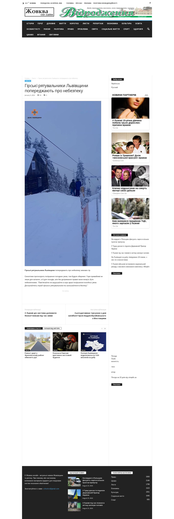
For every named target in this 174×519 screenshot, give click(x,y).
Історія (30, 23)
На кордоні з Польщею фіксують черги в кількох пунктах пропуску (130, 240)
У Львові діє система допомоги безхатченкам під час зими (40, 314)
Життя (62, 23)
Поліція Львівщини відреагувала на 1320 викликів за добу (90, 355)
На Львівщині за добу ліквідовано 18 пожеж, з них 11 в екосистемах (129, 258)
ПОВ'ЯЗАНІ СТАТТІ (34, 328)
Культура (126, 23)
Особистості (33, 29)
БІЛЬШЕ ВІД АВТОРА (52, 328)
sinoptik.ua (132, 377)
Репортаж (98, 23)
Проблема (83, 29)
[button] (148, 29)
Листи (86, 23)
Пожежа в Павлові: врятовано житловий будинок (62, 355)
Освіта (138, 23)
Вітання (41, 34)
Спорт (126, 29)
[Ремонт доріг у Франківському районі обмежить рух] (37, 341)
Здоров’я (138, 29)
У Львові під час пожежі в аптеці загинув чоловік (130, 253)
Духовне (51, 23)
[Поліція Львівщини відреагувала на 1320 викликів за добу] (93, 341)
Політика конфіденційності (105, 3)
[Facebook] (150, 3)
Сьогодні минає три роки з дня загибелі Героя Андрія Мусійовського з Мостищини (87, 316)
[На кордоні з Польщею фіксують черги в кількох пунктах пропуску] (74, 481)
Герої (40, 23)
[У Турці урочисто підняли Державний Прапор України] (74, 494)
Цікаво (30, 34)
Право (71, 29)
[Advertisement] (87, 56)
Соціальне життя (111, 29)
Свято (95, 29)
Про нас (79, 3)
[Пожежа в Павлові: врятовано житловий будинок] (65, 341)
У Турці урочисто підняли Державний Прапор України (128, 247)
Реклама (87, 3)
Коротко (74, 23)
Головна (70, 3)
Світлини (54, 34)
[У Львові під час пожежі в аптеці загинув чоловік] (74, 506)
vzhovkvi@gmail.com (51, 489)
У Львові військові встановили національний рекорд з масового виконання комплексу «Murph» (130, 265)
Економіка (112, 23)
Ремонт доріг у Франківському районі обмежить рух (34, 355)
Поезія (47, 29)
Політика (59, 29)
